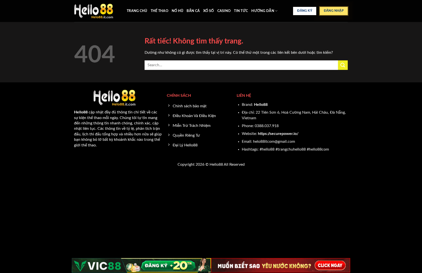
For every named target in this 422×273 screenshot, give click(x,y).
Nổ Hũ (177, 11)
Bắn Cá (193, 11)
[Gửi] (343, 65)
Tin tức (241, 11)
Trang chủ (137, 11)
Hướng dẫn (262, 11)
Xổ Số (208, 11)
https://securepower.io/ (278, 134)
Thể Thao (159, 11)
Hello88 (261, 105)
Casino (224, 11)
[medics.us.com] (96, 11)
